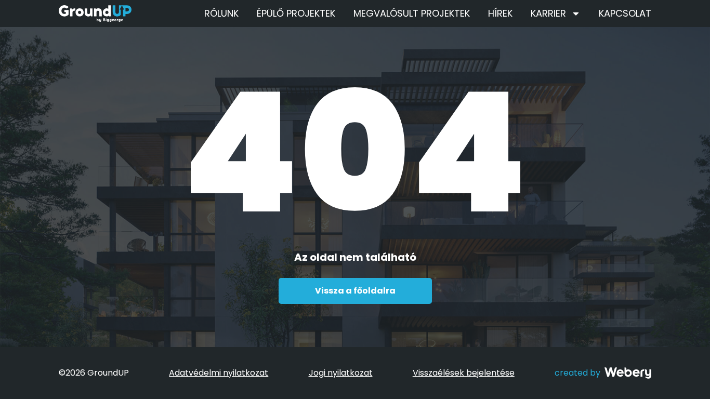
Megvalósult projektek (411, 13)
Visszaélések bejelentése (464, 373)
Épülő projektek (296, 13)
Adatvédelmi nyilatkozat (218, 373)
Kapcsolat (625, 13)
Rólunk (221, 13)
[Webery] (627, 373)
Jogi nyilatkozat (341, 373)
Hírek (500, 13)
